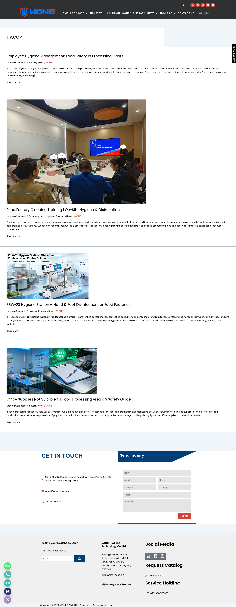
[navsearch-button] (177, 5)
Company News (37, 216)
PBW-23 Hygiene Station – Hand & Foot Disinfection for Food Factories (68, 304)
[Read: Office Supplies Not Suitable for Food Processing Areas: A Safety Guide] (52, 370)
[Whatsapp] (7, 566)
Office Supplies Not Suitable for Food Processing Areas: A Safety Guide (69, 399)
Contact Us (186, 13)
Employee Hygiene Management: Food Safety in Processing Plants (65, 56)
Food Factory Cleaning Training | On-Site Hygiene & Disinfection (63, 209)
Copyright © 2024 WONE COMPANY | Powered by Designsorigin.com (76, 605)
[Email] (7, 583)
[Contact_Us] (7, 591)
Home (64, 13)
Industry (96, 13)
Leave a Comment (16, 62)
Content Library (133, 13)
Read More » (13, 82)
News (150, 13)
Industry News (36, 62)
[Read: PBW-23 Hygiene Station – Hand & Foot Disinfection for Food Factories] (47, 276)
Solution (113, 13)
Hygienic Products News (59, 216)
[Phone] (7, 574)
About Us (166, 13)
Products (77, 13)
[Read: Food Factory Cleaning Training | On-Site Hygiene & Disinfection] (76, 151)
